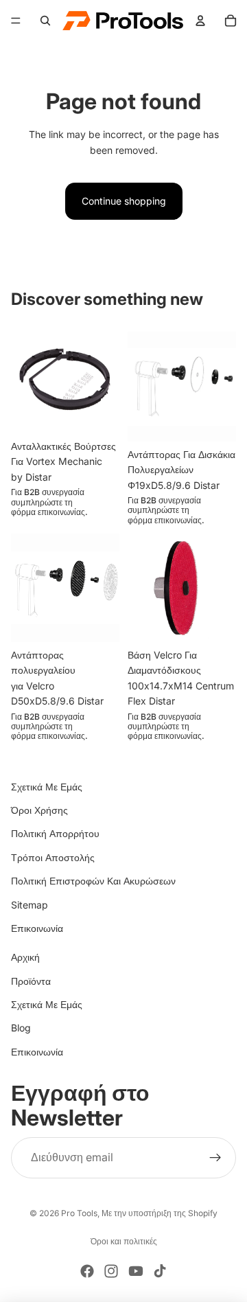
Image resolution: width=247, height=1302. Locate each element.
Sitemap (29, 905)
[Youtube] (136, 1271)
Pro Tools (79, 1213)
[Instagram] (111, 1271)
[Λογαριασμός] (200, 20)
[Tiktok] (160, 1271)
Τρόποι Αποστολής (53, 857)
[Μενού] (16, 20)
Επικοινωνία (37, 928)
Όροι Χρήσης (39, 810)
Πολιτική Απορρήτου (55, 833)
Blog (21, 1027)
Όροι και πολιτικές (124, 1241)
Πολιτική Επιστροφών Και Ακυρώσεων (93, 881)
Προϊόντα (31, 981)
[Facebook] (87, 1271)
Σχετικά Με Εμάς (46, 786)
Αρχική (25, 957)
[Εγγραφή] (215, 1157)
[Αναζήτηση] (45, 20)
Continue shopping (124, 201)
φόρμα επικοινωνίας (48, 512)
